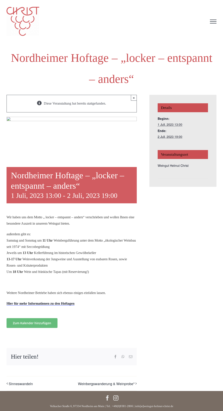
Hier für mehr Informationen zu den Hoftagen (40, 303)
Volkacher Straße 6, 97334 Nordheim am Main (77, 406)
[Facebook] (107, 398)
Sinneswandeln (21, 383)
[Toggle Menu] (213, 21)
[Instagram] (115, 398)
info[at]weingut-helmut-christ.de (154, 406)
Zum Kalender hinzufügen (32, 323)
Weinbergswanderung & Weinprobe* (106, 383)
